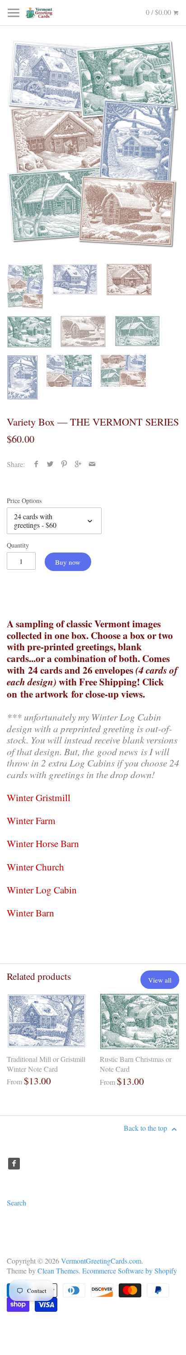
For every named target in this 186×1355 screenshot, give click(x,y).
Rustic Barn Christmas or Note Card (136, 1064)
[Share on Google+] (78, 464)
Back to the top (146, 1128)
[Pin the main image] (64, 464)
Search (16, 1202)
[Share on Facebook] (36, 464)
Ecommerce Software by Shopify (129, 1270)
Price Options (24, 500)
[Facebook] (14, 1163)
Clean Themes (58, 1270)
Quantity (18, 545)
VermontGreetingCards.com (101, 1260)
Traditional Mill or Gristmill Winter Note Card (46, 1064)
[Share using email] (92, 464)
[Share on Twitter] (50, 464)
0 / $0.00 (159, 12)
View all (160, 979)
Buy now (67, 561)
